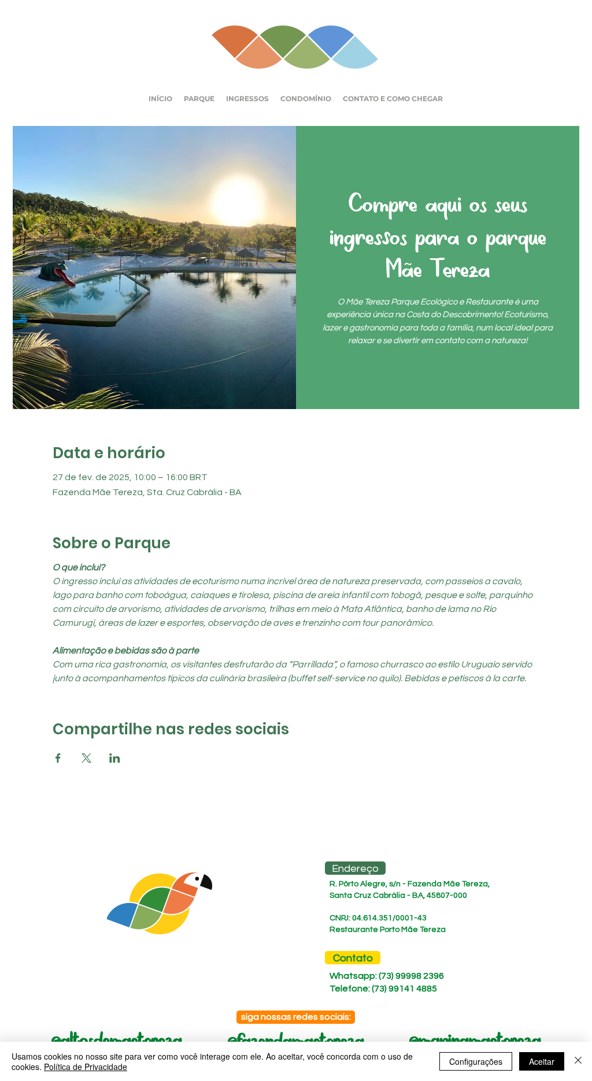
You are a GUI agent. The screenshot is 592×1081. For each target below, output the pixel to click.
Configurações (475, 1061)
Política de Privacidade (85, 1066)
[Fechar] (578, 1061)
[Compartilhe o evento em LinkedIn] (114, 758)
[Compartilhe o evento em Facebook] (58, 758)
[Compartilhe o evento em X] (86, 758)
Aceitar (541, 1061)
